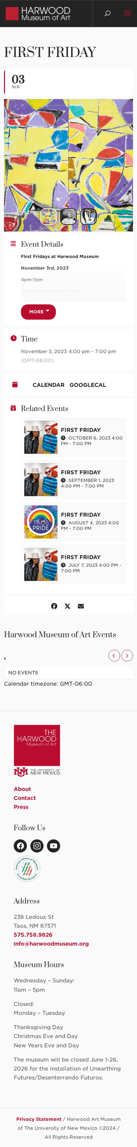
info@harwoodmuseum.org (51, 944)
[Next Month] (127, 655)
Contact (25, 798)
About (22, 789)
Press (21, 807)
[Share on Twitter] (67, 605)
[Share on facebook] (54, 605)
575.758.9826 (33, 935)
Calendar (49, 385)
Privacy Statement (39, 1119)
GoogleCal (87, 385)
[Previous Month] (114, 655)
